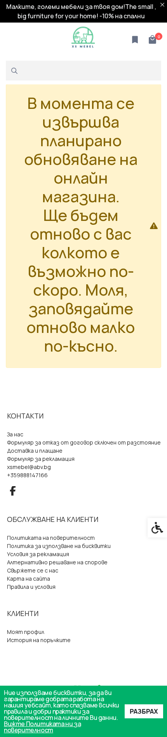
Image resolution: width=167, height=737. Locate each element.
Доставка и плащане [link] (35, 451)
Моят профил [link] (25, 632)
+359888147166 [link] (27, 475)
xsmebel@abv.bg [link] (29, 467)
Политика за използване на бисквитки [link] (59, 546)
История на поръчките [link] (39, 640)
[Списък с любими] (135, 40)
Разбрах (144, 711)
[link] (83, 39)
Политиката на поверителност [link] (51, 538)
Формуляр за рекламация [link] (41, 459)
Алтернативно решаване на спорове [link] (57, 562)
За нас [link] (15, 434)
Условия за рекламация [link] (38, 554)
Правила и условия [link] (31, 587)
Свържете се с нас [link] (32, 570)
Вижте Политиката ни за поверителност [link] (42, 726)
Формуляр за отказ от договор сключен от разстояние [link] (84, 442)
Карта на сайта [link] (28, 579)
